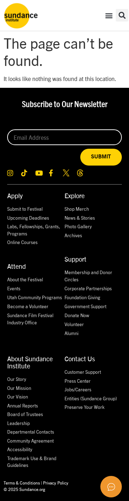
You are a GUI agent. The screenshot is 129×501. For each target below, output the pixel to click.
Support (75, 259)
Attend (16, 266)
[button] (109, 15)
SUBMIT (101, 156)
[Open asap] (111, 486)
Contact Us (79, 358)
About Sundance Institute (30, 362)
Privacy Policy (55, 482)
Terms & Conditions (22, 482)
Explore (74, 195)
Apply (15, 195)
